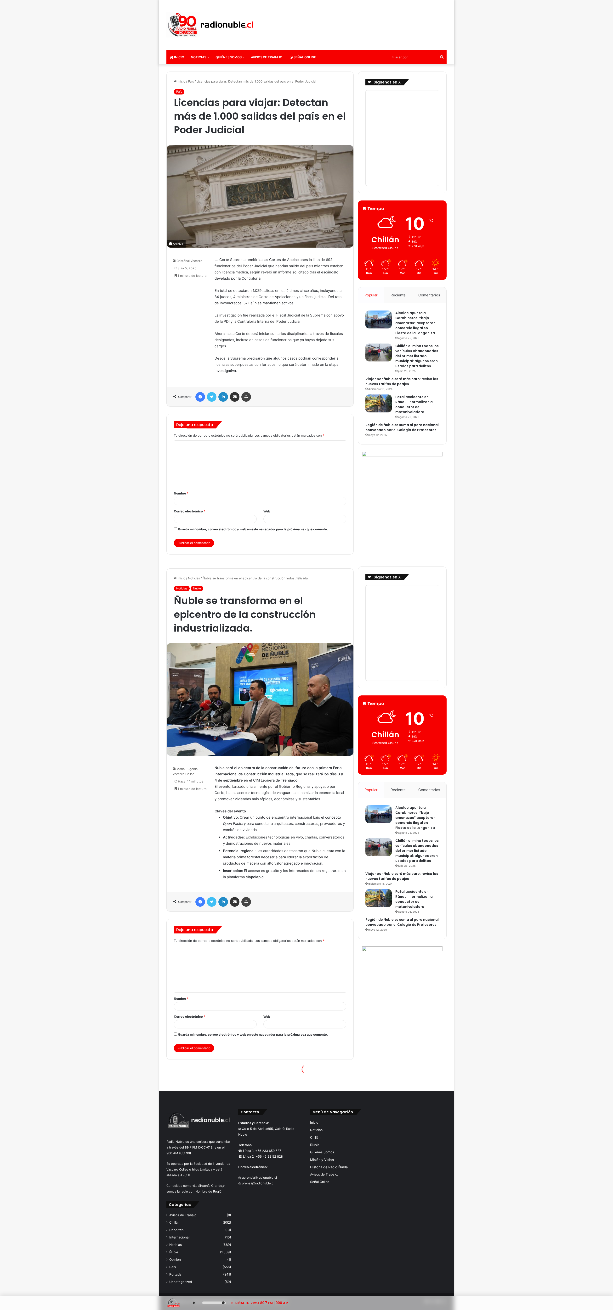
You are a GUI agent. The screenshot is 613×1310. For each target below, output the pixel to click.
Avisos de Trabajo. (267, 57)
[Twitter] (211, 397)
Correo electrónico (189, 511)
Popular (371, 295)
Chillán (174, 1222)
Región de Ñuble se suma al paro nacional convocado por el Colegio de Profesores (402, 427)
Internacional (179, 1237)
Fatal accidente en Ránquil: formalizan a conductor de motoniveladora (414, 404)
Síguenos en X (387, 82)
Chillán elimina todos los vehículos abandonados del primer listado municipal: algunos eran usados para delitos (417, 356)
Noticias (198, 57)
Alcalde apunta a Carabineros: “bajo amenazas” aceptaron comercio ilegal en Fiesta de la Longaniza (415, 323)
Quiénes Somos (229, 57)
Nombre (181, 493)
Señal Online (304, 57)
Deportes (176, 1230)
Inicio (178, 57)
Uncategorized (180, 1282)
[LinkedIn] (223, 397)
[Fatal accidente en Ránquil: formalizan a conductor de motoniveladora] (378, 403)
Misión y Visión (322, 1160)
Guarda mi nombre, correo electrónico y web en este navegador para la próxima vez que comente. (253, 529)
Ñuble (173, 1252)
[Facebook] (200, 397)
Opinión (175, 1259)
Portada (175, 1274)
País (191, 81)
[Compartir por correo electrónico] (234, 397)
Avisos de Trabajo (182, 1215)
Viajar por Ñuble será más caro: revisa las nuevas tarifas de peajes (401, 381)
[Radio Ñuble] (210, 25)
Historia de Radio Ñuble (329, 1167)
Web (266, 511)
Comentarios (429, 295)
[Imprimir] (246, 397)
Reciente (398, 295)
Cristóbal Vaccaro (189, 261)
